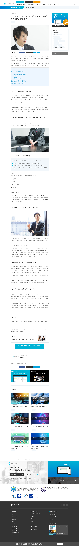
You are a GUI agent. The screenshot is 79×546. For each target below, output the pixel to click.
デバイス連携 (14, 530)
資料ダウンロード (29, 1)
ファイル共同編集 (15, 517)
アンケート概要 (17, 78)
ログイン (63, 1)
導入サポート (39, 4)
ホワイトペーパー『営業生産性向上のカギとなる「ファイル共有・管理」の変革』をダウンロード (28, 346)
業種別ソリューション (36, 513)
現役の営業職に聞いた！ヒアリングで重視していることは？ (22, 73)
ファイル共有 (14, 516)
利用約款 (16, 539)
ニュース (51, 519)
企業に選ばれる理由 (31, 4)
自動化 (13, 521)
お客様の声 (56, 42)
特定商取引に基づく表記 (31, 539)
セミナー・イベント (56, 4)
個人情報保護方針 (38, 539)
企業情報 (12, 539)
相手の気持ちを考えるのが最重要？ (19, 74)
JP (66, 1)
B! (36, 52)
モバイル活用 (14, 526)
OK (59, 543)
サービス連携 (14, 528)
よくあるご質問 (28, 474)
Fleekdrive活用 (57, 36)
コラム (13, 21)
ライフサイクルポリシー (22, 539)
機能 (24, 4)
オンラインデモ (34, 529)
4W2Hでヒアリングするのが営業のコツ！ (19, 81)
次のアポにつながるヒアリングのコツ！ (18, 83)
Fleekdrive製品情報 (58, 38)
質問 (15, 75)
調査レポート (62, 47)
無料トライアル (20, 1)
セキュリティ (63, 40)
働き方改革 (56, 32)
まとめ (12, 84)
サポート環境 (33, 524)
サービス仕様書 (34, 526)
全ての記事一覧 (31, 7)
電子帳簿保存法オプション (16, 532)
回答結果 (16, 77)
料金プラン (50, 4)
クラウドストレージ (58, 34)
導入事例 (44, 4)
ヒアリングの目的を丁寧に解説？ (17, 71)
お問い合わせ (37, 1)
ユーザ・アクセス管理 (16, 525)
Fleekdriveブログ (16, 7)
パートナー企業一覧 (54, 516)
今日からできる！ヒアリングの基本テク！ (19, 80)
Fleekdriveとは (19, 4)
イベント (56, 40)
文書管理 (14, 519)
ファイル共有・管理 (58, 45)
